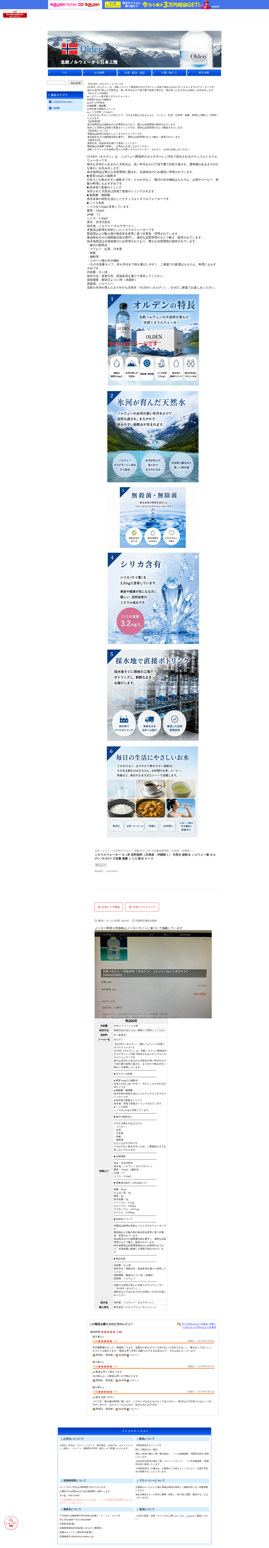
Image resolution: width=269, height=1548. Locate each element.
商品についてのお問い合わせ (113, 920)
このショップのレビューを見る (199, 1327)
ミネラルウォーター (63, 101)
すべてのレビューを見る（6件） (199, 1323)
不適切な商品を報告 (146, 920)
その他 (56, 108)
